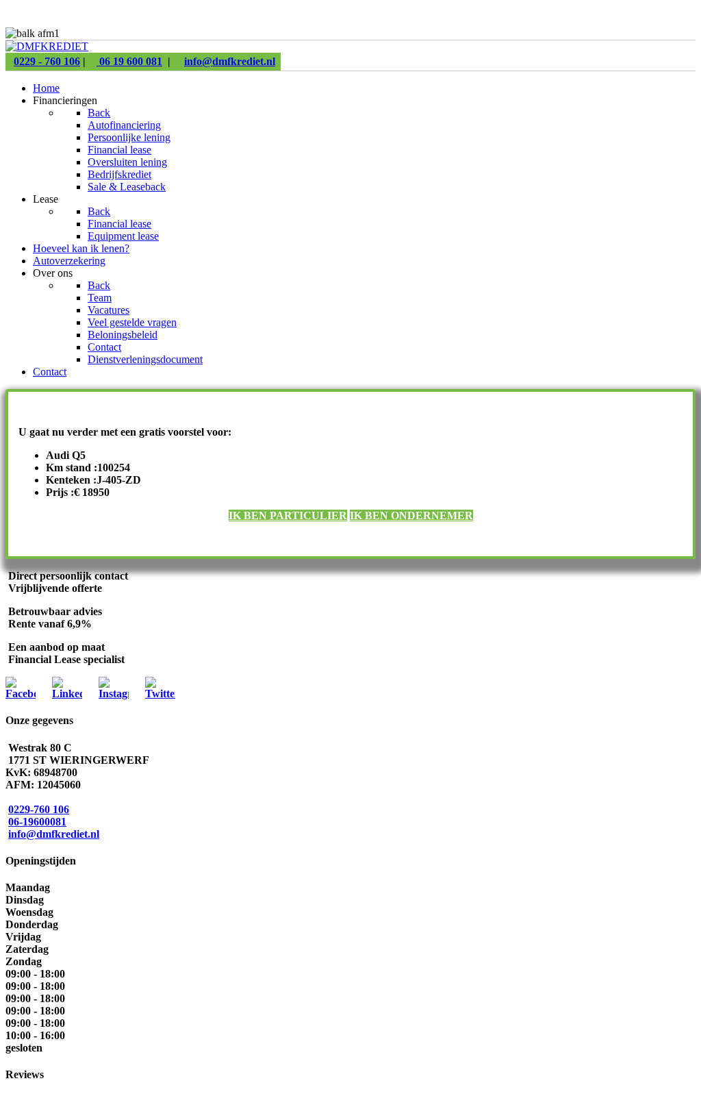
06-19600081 (37, 821)
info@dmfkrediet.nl (229, 61)
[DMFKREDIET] (46, 46)
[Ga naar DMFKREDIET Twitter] (160, 693)
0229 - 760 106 (47, 61)
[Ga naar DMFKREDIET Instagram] (114, 693)
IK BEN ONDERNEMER (411, 515)
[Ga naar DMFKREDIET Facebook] (20, 693)
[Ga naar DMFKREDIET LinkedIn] (67, 693)
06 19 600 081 (129, 61)
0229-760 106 (38, 809)
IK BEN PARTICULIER (288, 515)
